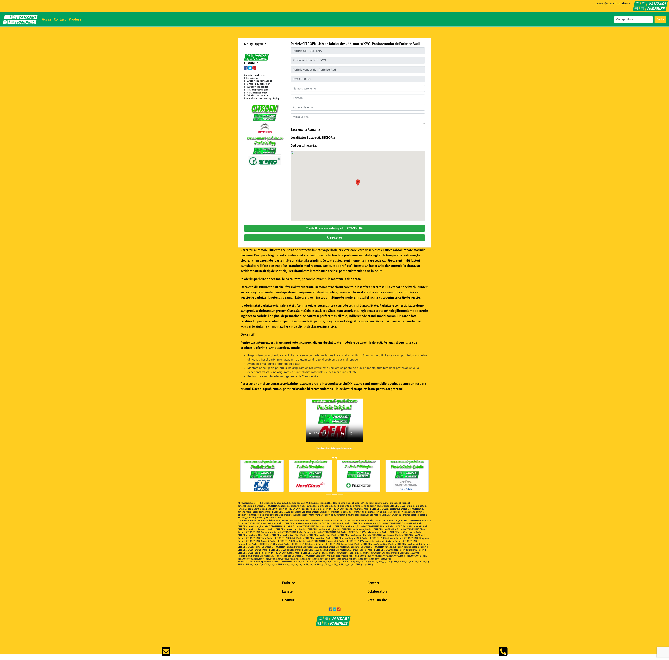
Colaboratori (377, 591)
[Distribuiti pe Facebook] (246, 68)
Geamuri (288, 600)
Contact (60, 19)
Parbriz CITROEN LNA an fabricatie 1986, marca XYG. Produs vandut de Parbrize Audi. (356, 44)
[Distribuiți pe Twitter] (250, 68)
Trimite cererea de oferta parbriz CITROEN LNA (334, 228)
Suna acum (335, 237)
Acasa (46, 19)
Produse (75, 19)
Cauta (660, 19)
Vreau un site (377, 600)
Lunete (287, 591)
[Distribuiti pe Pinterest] (254, 68)
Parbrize (288, 583)
